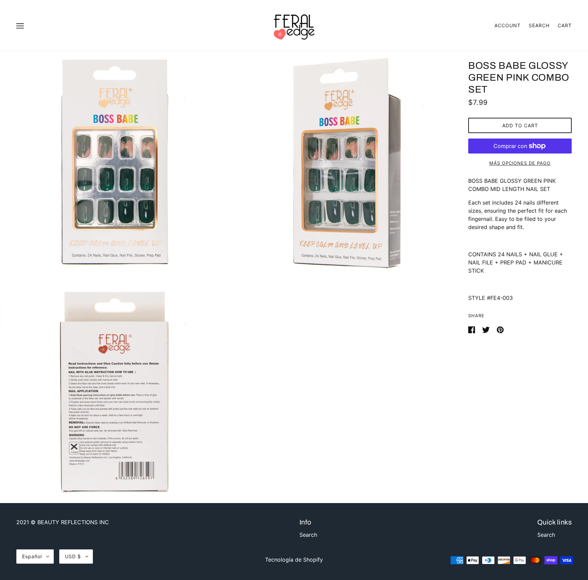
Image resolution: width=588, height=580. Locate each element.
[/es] (294, 24)
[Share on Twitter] (486, 329)
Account (507, 25)
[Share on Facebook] (472, 329)
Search (539, 25)
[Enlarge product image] (112, 163)
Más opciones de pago (520, 163)
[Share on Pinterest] (500, 329)
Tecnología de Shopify (294, 559)
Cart (565, 25)
